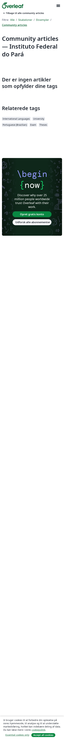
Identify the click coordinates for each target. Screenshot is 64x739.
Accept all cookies (43, 735)
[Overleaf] (12, 5)
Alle (12, 20)
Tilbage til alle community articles (23, 13)
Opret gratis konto (32, 214)
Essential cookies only (17, 734)
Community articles (14, 25)
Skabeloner (25, 20)
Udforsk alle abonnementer (32, 222)
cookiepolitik (38, 729)
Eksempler (42, 20)
